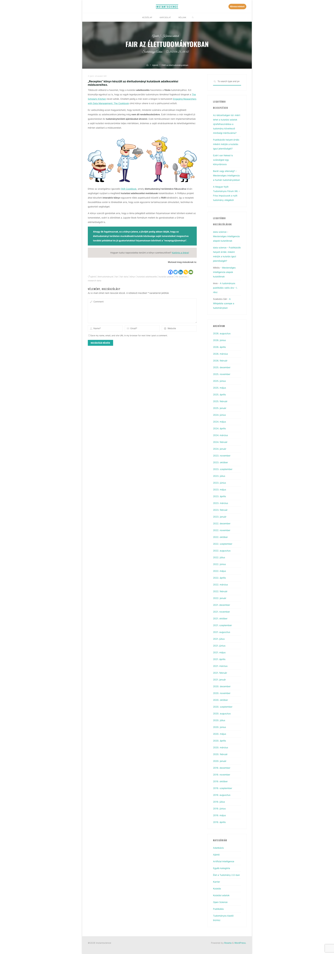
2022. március (220, 584)
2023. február (220, 510)
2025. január (219, 408)
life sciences (181, 276)
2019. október (220, 781)
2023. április (219, 496)
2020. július (219, 720)
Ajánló (155, 36)
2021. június (219, 645)
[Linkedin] (180, 269)
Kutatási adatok (170, 36)
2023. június (219, 483)
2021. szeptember (222, 625)
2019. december (221, 768)
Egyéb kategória (221, 868)
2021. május (219, 652)
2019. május (219, 815)
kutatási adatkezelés (147, 276)
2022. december (221, 523)
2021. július (219, 639)
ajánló (93, 276)
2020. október (220, 700)
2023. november (221, 455)
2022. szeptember (222, 544)
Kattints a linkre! (180, 252)
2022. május (219, 571)
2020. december (222, 686)
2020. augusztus (222, 713)
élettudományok (105, 276)
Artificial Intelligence (223, 861)
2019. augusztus (221, 795)
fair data (124, 276)
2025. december (221, 367)
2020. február (220, 754)
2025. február (220, 401)
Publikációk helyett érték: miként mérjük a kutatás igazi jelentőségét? (226, 144)
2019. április (219, 822)
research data (94, 280)
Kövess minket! (237, 6)
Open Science (220, 902)
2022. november (221, 530)
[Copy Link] (185, 269)
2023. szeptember (222, 469)
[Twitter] (175, 269)
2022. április (219, 578)
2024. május (219, 421)
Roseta (228, 943)
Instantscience (167, 6)
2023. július (219, 476)
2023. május (219, 489)
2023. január (219, 516)
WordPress (240, 943)
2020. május (219, 734)
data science (219, 232)
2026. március (220, 354)
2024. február (220, 442)
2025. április (219, 394)
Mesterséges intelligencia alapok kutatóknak (224, 272)
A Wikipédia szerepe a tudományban (223, 303)
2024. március (220, 435)
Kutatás (217, 888)
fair (116, 276)
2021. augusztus (221, 632)
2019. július (219, 802)
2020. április (219, 740)
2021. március (220, 666)
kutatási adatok (166, 276)
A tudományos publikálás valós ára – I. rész (225, 288)
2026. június (219, 340)
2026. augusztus (222, 333)
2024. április (219, 428)
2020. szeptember (222, 706)
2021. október (220, 618)
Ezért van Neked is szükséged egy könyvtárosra (223, 160)
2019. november (221, 774)
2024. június (219, 415)
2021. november (221, 611)
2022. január (219, 598)
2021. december (221, 605)
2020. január (219, 761)
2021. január (219, 679)
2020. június (219, 727)
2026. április (219, 347)
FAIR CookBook (128, 189)
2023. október (220, 462)
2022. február (220, 591)
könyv (133, 276)
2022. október (220, 537)
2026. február (220, 360)
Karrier (216, 882)
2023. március (220, 503)
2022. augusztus (222, 550)
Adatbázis (218, 848)
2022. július (219, 557)
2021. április (219, 659)
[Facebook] (170, 269)
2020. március (220, 747)
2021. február (220, 673)
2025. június (219, 381)
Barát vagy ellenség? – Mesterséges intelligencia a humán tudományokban (226, 175)
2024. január (219, 449)
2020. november (221, 693)
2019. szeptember (222, 788)
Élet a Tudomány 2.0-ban (226, 875)
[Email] (191, 269)
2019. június (219, 808)
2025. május (219, 387)
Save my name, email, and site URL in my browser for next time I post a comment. (129, 335)
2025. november (221, 374)
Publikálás (218, 909)
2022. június (219, 564)
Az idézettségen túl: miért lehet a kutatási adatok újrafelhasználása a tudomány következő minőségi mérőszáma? (226, 124)
